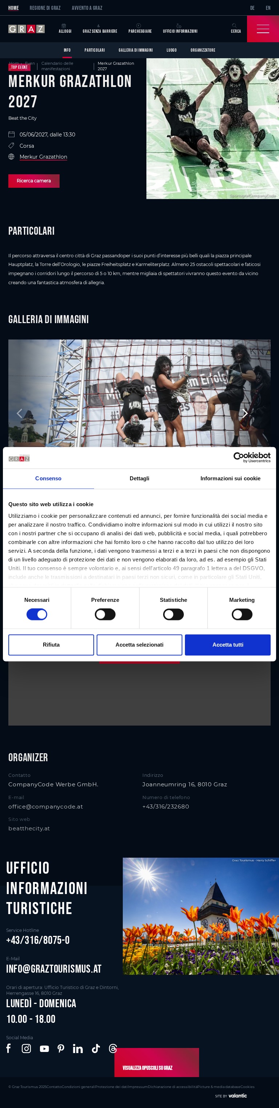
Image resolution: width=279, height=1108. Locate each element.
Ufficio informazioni (180, 31)
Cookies (247, 1087)
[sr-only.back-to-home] (30, 29)
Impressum (138, 1087)
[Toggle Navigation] (263, 29)
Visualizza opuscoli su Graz (147, 1068)
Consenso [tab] (48, 479)
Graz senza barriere (100, 31)
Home (13, 8)
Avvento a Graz (87, 8)
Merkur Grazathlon (43, 157)
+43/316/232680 (165, 806)
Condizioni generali (78, 1087)
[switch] (105, 614)
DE (252, 8)
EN (268, 8)
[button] (9, 1049)
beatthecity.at (29, 828)
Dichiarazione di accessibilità (172, 1087)
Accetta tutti (228, 645)
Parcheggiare (140, 31)
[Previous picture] (36, 413)
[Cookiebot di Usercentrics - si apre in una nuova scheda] (239, 457)
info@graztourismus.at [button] (54, 968)
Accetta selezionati (139, 645)
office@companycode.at (45, 806)
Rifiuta (51, 645)
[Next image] (242, 413)
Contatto (54, 1087)
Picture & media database (218, 1087)
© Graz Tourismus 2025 (27, 1087)
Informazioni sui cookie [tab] (230, 479)
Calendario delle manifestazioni (57, 66)
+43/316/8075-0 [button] (38, 940)
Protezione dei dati (111, 1087)
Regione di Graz (45, 8)
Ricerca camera (34, 180)
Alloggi (65, 31)
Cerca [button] (236, 31)
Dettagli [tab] (140, 479)
